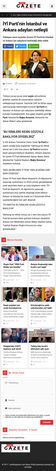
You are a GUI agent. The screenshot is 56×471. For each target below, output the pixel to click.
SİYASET (8, 83)
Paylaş (10, 46)
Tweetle (22, 46)
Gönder (35, 46)
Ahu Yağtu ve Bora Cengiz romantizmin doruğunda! (32, 15)
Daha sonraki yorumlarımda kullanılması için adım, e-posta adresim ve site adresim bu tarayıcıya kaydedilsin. (27, 416)
